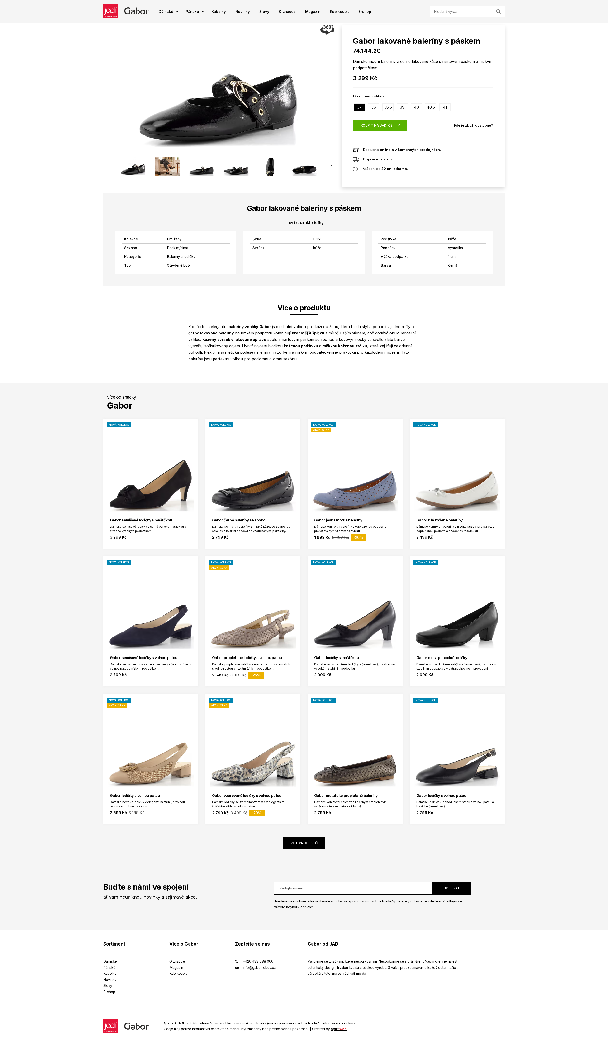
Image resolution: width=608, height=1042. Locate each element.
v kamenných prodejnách (417, 149)
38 (373, 107)
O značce (287, 11)
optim (339, 1029)
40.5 (431, 107)
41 (445, 107)
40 (416, 107)
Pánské (192, 11)
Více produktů (304, 843)
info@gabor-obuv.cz (259, 967)
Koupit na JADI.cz (377, 125)
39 (402, 107)
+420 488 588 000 (258, 961)
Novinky (242, 11)
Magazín (312, 11)
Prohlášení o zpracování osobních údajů (287, 1023)
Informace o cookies (339, 1023)
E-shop (364, 11)
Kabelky (218, 11)
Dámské (166, 11)
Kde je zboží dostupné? (473, 125)
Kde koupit (339, 11)
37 (359, 107)
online (385, 149)
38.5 (388, 107)
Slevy (264, 11)
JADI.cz (182, 1023)
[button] (329, 166)
